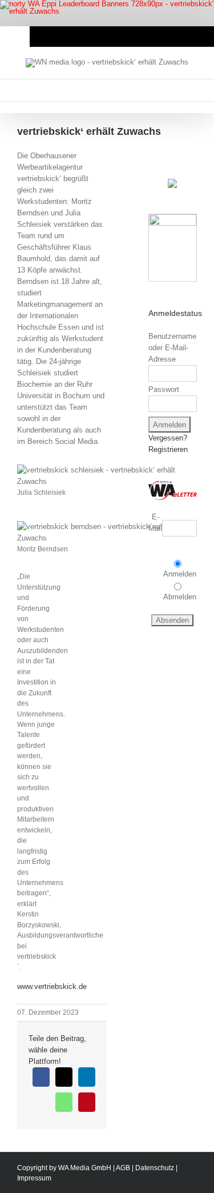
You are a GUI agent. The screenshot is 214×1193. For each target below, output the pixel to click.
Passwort (163, 389)
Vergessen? (167, 438)
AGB (123, 1168)
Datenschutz (154, 1168)
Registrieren (168, 449)
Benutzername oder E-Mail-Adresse (172, 347)
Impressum (34, 1178)
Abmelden (179, 597)
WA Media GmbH (84, 1168)
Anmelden (179, 574)
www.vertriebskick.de (52, 986)
